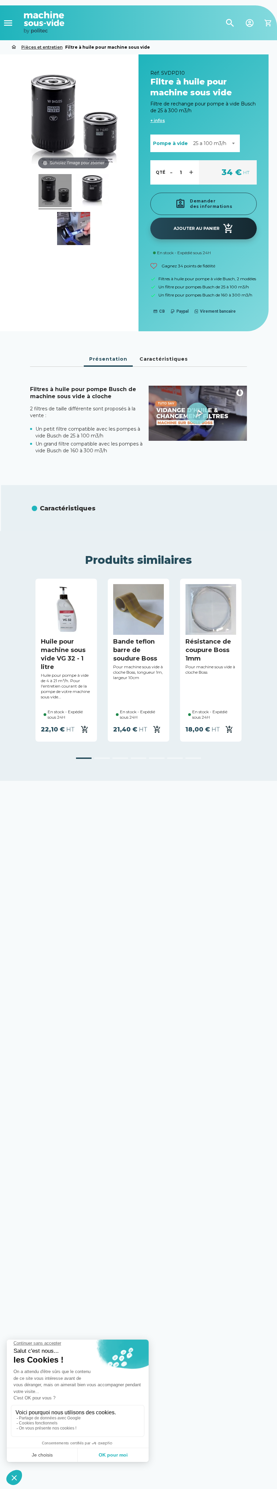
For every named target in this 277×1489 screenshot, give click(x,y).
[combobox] (214, 143)
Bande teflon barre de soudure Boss (135, 650)
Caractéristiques (164, 359)
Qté (160, 172)
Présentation (108, 359)
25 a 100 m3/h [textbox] (209, 143)
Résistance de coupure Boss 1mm (208, 650)
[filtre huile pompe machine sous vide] (92, 191)
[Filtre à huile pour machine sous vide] (55, 191)
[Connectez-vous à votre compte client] (250, 22)
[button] (197, 413)
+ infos (157, 120)
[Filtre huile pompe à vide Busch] (73, 229)
